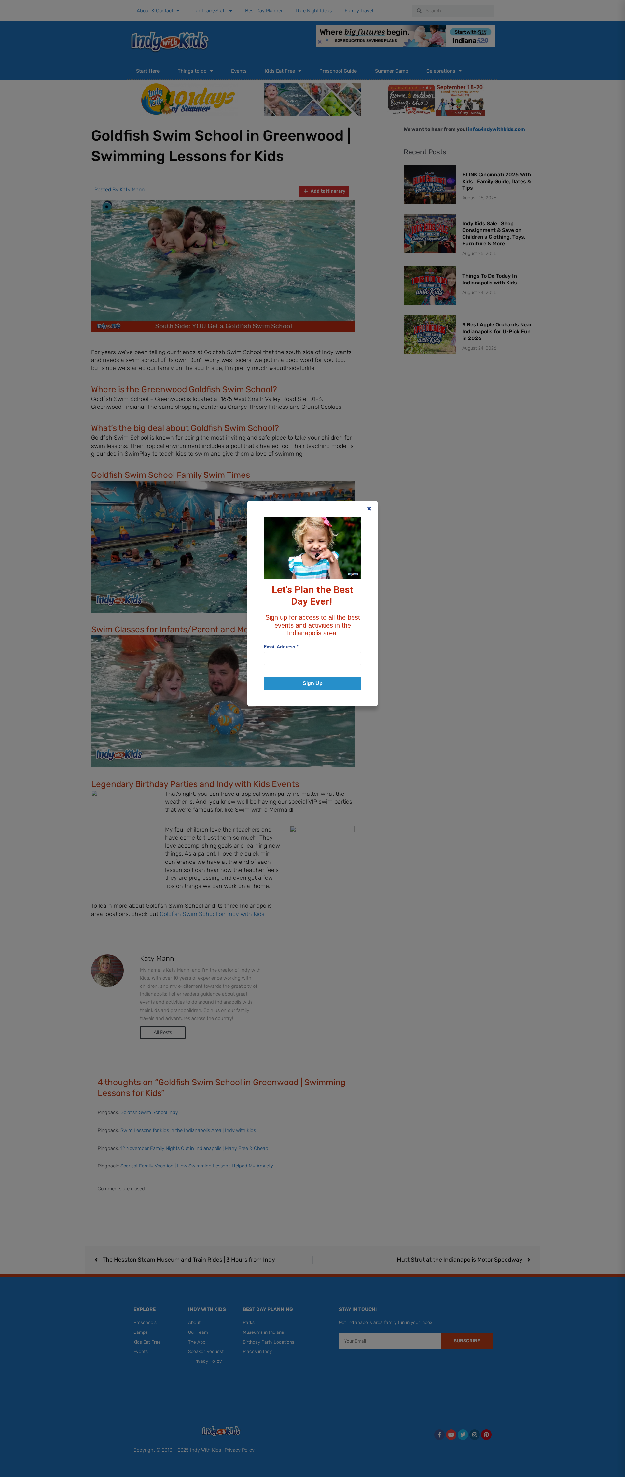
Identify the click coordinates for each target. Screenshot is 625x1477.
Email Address (281, 646)
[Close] (369, 509)
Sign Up (313, 683)
